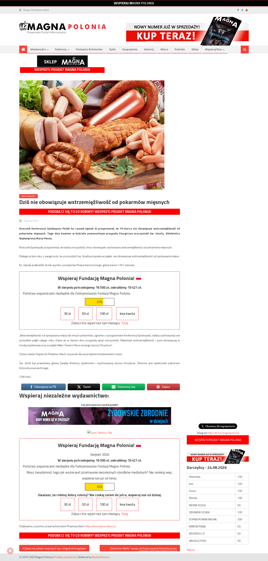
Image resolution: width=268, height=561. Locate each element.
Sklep (194, 49)
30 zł (67, 313)
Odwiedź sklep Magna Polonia (62, 61)
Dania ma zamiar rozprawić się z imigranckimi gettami (55, 548)
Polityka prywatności (65, 557)
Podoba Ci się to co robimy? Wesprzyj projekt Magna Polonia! (99, 211)
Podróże (180, 49)
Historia (149, 49)
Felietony (61, 49)
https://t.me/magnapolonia (223, 433)
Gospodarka (129, 49)
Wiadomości (38, 49)
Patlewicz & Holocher (89, 49)
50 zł (85, 313)
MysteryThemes (101, 557)
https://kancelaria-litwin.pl (100, 526)
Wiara (164, 49)
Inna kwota (127, 313)
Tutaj (124, 323)
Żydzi (112, 49)
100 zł (104, 313)
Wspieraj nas (213, 49)
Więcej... (191, 550)
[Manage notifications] (10, 551)
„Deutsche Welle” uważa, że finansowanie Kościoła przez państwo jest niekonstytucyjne (143, 548)
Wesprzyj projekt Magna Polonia (62, 69)
